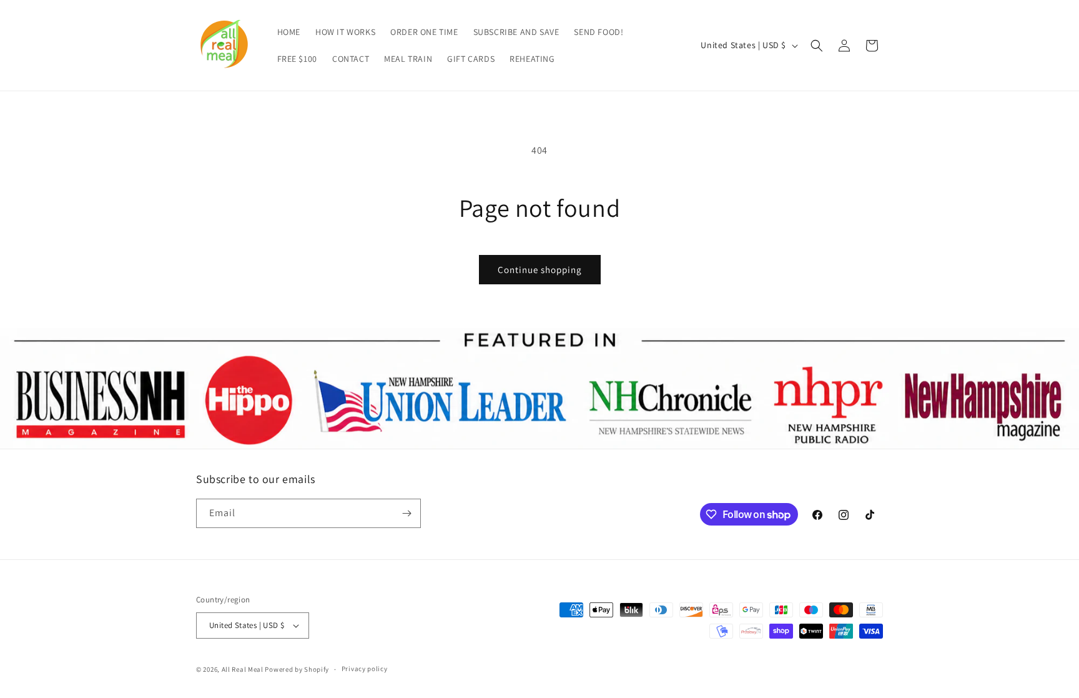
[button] (816, 45)
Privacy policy (365, 668)
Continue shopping (540, 270)
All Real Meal (243, 669)
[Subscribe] (406, 513)
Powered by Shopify (297, 669)
